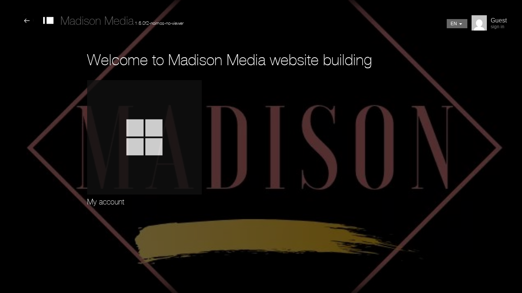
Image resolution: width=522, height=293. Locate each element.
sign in (497, 26)
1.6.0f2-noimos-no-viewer (121, 23)
